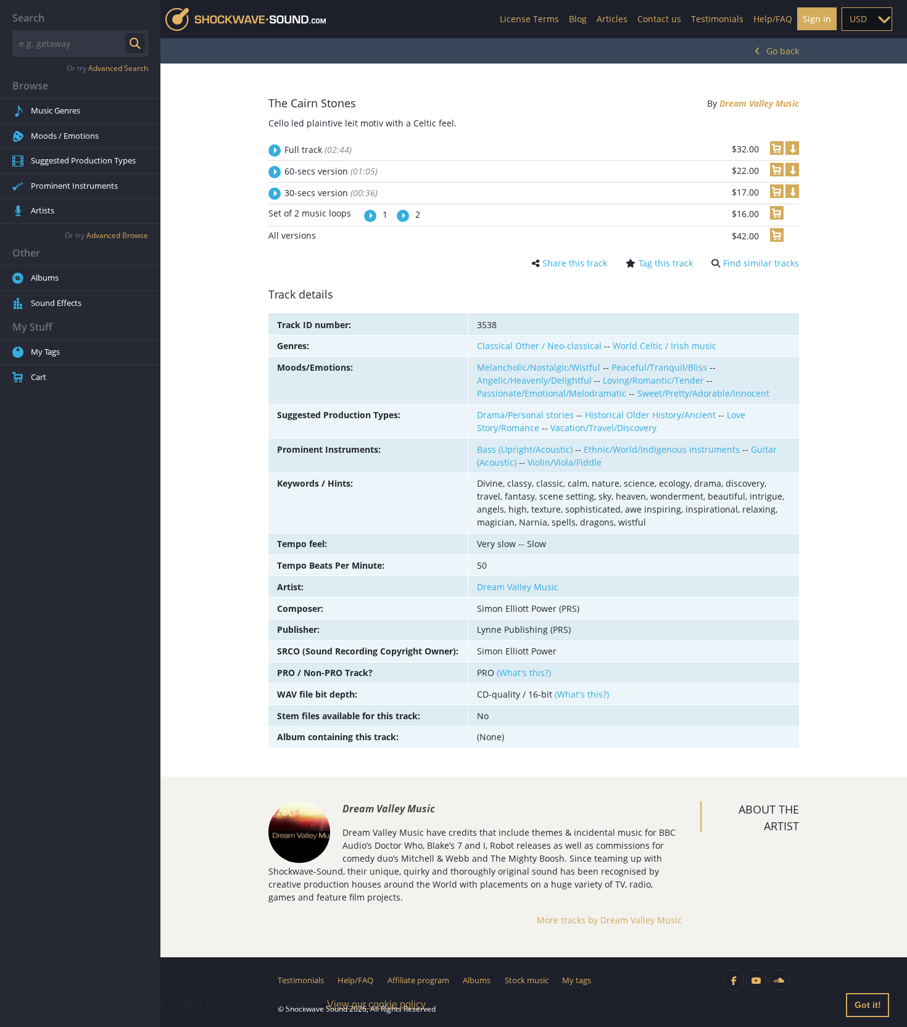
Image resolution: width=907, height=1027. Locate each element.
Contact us (659, 19)
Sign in (817, 19)
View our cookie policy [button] (376, 1004)
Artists (42, 210)
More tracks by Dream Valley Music (609, 920)
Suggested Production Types (83, 160)
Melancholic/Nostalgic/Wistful (538, 367)
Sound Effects (56, 302)
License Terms (529, 19)
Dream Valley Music (759, 103)
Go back (782, 51)
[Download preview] (792, 148)
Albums (45, 277)
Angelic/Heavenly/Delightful (534, 380)
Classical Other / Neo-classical (539, 346)
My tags (576, 980)
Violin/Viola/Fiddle (565, 462)
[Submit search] (135, 43)
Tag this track (666, 263)
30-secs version (331, 193)
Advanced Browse (117, 235)
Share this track (574, 263)
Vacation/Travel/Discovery (603, 428)
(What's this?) (524, 672)
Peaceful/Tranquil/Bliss (659, 367)
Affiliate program (418, 980)
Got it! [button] (868, 1005)
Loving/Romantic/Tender (653, 380)
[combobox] (867, 19)
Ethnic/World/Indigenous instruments (662, 449)
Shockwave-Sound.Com (245, 19)
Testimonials (717, 19)
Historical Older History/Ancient (650, 415)
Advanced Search (118, 68)
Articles (612, 19)
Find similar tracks (761, 263)
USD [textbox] (858, 19)
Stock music (527, 980)
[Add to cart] (777, 148)
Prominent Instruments (74, 185)
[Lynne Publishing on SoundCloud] (779, 980)
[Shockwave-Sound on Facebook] (733, 980)
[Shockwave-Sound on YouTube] (756, 980)
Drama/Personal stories (525, 415)
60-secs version (331, 171)
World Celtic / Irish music (664, 346)
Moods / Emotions (65, 135)
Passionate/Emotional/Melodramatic (551, 393)
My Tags (45, 351)
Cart (38, 376)
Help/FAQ (772, 19)
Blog (578, 19)
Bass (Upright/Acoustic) (525, 449)
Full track (318, 149)
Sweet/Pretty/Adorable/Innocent (703, 393)
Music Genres (55, 110)
